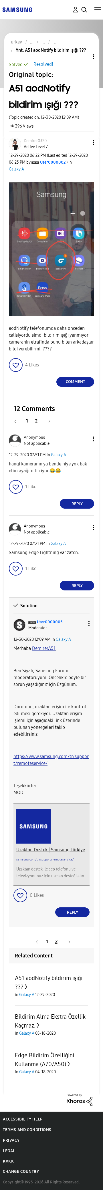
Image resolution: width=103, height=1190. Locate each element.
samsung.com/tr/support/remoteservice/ (45, 859)
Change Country (21, 1171)
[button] (84, 142)
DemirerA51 (44, 648)
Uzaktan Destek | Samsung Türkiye (50, 849)
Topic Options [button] (84, 56)
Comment (75, 381)
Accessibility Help (23, 1119)
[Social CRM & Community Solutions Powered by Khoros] (79, 1099)
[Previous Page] (18, 421)
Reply (77, 503)
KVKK (8, 1161)
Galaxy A (16, 169)
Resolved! (43, 64)
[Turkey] (17, 9)
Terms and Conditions (27, 1129)
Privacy (11, 1140)
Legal (9, 1151)
